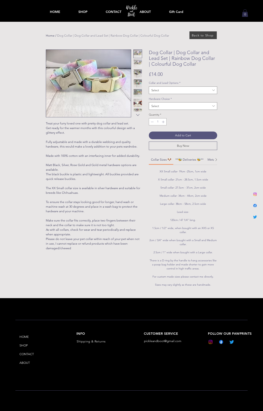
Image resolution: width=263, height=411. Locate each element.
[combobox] (183, 90)
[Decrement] (151, 121)
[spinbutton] (157, 121)
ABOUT (24, 363)
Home (50, 35)
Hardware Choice (160, 99)
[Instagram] (255, 194)
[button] (82, 12)
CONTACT (26, 354)
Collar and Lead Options (164, 83)
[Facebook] (255, 205)
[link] (245, 13)
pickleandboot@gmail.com (162, 341)
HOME (24, 337)
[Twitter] (255, 217)
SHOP (23, 345)
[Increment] (163, 121)
